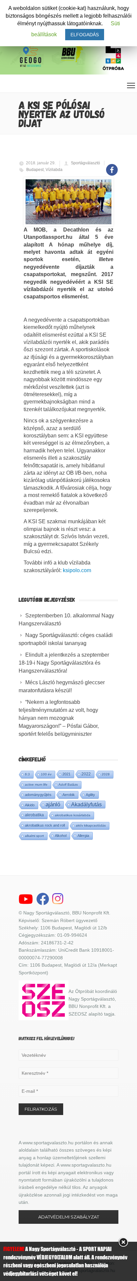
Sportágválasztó (85, 163)
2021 (66, 774)
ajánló (53, 804)
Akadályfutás (86, 804)
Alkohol (61, 836)
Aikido (30, 805)
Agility (90, 795)
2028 (106, 774)
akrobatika (34, 815)
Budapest (35, 169)
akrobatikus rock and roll (45, 825)
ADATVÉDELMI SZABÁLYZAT (68, 1216)
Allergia (83, 836)
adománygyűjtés (38, 795)
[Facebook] (112, 166)
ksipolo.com (77, 570)
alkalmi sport (34, 836)
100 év (46, 774)
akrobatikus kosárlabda (72, 815)
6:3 (27, 774)
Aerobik (69, 795)
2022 (86, 774)
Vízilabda (54, 169)
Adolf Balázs (68, 784)
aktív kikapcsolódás (91, 825)
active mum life (36, 784)
